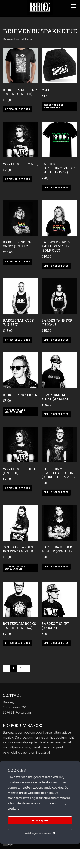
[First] (6, 668)
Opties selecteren (17, 109)
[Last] (26, 668)
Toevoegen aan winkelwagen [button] (54, 106)
